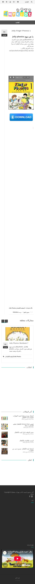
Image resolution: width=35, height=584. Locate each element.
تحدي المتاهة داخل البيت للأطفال (24, 432)
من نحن (17, 578)
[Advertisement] (21, 64)
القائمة (27, 2)
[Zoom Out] (24, 77)
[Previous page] (10, 77)
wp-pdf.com (29, 80)
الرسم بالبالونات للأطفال (27, 440)
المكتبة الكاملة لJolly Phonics (17, 308)
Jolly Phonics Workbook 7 (18, 343)
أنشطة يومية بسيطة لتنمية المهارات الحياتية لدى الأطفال (23, 416)
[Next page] (13, 77)
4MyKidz (15, 312)
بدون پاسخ (26, 312)
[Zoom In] (27, 77)
